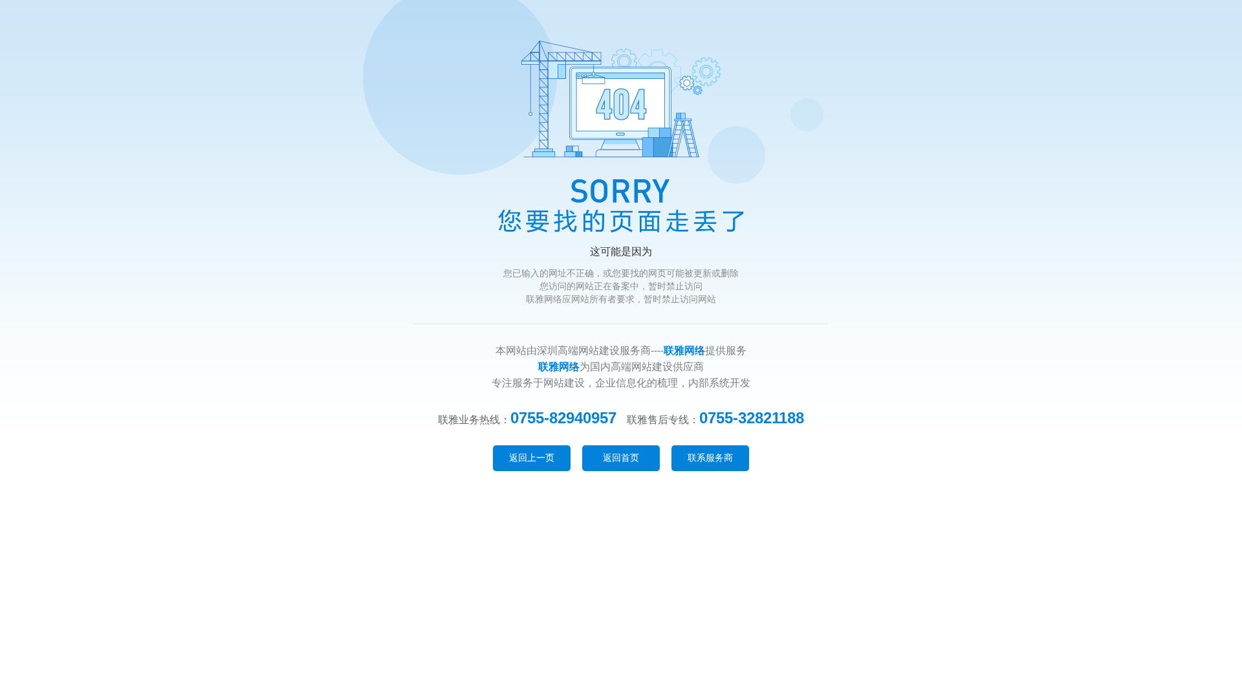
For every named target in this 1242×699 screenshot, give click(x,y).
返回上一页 (531, 457)
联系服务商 (710, 457)
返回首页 (621, 457)
